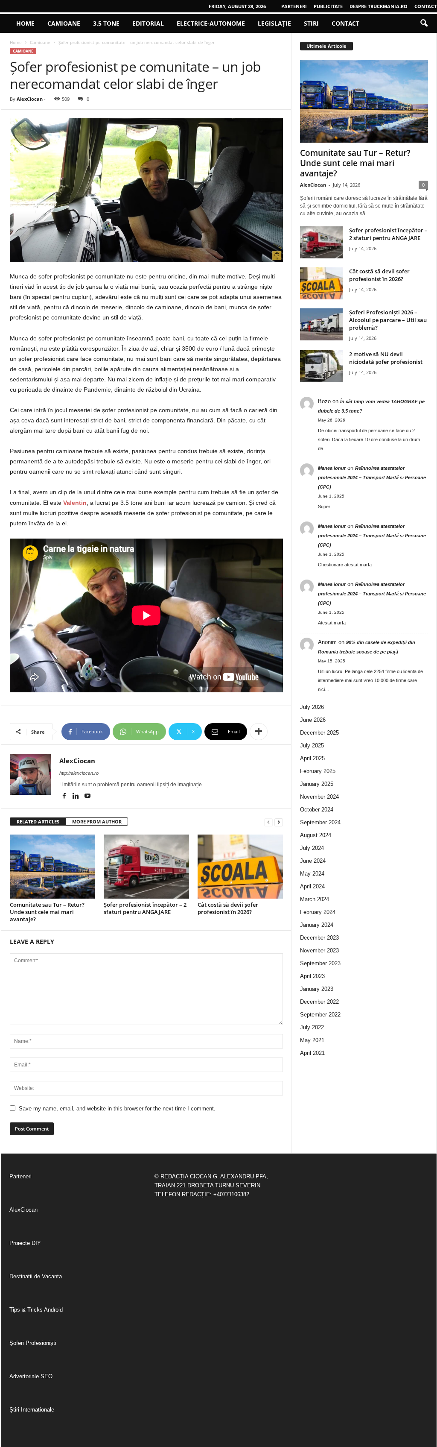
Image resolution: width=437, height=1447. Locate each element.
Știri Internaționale (31, 1409)
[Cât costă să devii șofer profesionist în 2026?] (240, 867)
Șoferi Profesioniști (32, 1343)
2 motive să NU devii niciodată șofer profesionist (385, 358)
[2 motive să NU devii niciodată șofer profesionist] (321, 366)
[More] (259, 731)
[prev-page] (268, 821)
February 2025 (317, 771)
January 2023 (316, 989)
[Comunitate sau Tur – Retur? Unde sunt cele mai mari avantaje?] (52, 867)
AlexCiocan (30, 99)
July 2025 (312, 745)
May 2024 (312, 873)
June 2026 (313, 720)
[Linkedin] (76, 797)
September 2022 (320, 1014)
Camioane (63, 23)
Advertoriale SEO (30, 1376)
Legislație (274, 23)
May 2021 (312, 1040)
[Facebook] (65, 797)
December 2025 (319, 732)
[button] (423, 23)
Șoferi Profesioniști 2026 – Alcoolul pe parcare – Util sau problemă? (388, 319)
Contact (425, 6)
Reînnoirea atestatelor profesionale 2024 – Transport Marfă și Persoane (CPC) (372, 477)
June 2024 (313, 861)
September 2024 (320, 822)
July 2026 (312, 707)
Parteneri (294, 6)
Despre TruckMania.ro (379, 6)
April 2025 (312, 758)
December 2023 (319, 937)
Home (25, 23)
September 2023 (320, 963)
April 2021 (312, 1053)
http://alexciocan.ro (79, 773)
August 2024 (315, 835)
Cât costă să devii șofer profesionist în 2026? (228, 908)
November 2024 (319, 797)
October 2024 (316, 809)
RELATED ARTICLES (38, 821)
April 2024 (312, 886)
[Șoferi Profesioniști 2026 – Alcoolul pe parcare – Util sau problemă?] (321, 324)
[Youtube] (87, 797)
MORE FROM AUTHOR (97, 821)
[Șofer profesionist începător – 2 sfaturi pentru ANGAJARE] (146, 867)
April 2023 (312, 976)
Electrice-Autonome (211, 23)
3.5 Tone (106, 23)
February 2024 (317, 912)
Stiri (311, 23)
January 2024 (316, 925)
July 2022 (312, 1027)
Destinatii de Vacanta (35, 1276)
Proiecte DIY (25, 1243)
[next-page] (278, 821)
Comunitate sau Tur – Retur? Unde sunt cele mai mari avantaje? (47, 912)
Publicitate (328, 6)
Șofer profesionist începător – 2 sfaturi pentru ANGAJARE (145, 908)
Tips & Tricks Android (36, 1309)
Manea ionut (332, 468)
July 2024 (312, 848)
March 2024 (314, 899)
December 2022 (319, 1002)
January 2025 (316, 784)
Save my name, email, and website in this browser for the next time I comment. (117, 1108)
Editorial (148, 23)
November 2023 (319, 950)
